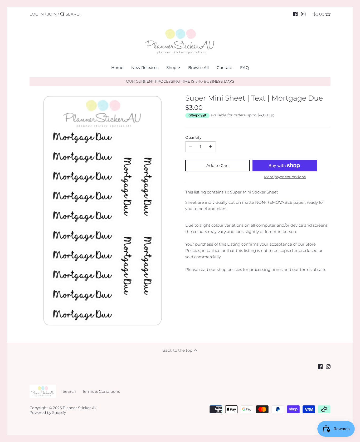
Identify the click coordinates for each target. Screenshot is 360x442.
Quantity (193, 137)
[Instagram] (303, 14)
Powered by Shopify (48, 412)
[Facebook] (295, 14)
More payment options (285, 177)
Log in (37, 14)
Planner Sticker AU (80, 408)
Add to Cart (217, 165)
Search (69, 391)
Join (52, 14)
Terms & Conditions (101, 391)
